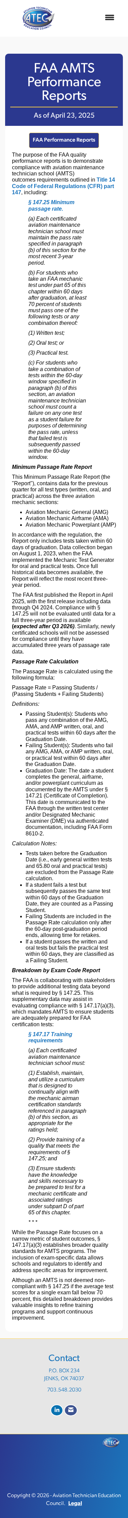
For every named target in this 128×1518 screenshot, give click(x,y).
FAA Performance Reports (64, 140)
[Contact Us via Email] (70, 1410)
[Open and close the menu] (96, 18)
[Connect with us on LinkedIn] (57, 1410)
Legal (75, 1503)
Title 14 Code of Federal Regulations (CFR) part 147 (63, 186)
